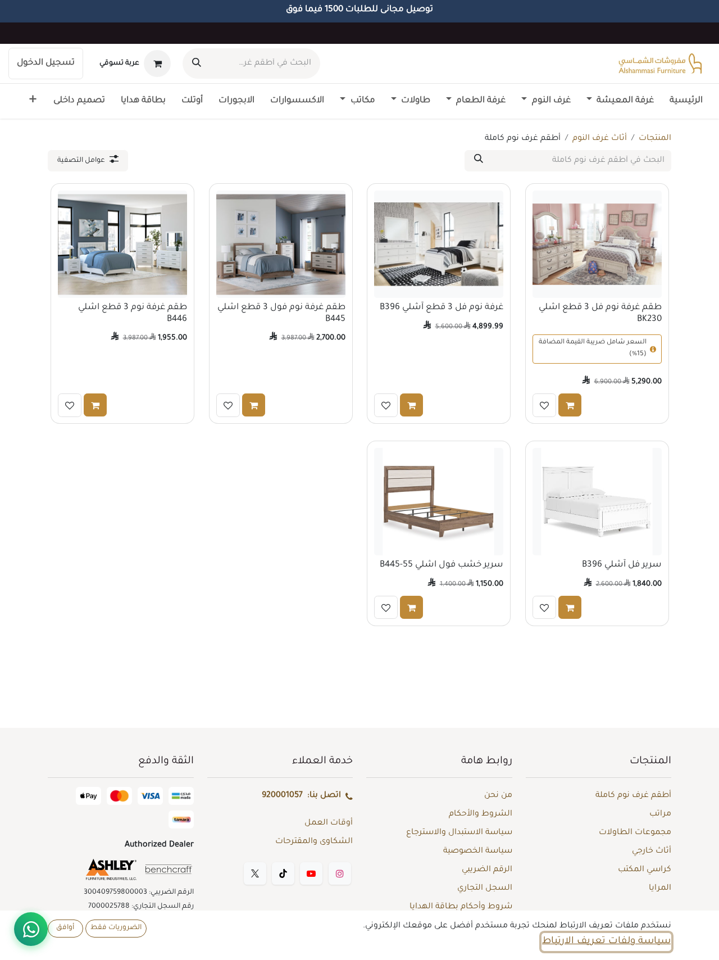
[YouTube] (311, 873)
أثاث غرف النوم (599, 138)
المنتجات (655, 138)
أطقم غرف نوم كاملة (633, 795)
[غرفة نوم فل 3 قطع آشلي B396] (438, 244)
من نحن (498, 795)
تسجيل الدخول (46, 63)
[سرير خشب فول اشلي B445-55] (438, 501)
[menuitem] (686, 101)
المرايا (660, 888)
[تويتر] (255, 873)
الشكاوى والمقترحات (314, 841)
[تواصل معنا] (31, 929)
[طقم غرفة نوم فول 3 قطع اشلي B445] (280, 244)
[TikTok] (283, 873)
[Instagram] (340, 873)
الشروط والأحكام (480, 814)
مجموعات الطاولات (635, 832)
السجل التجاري (484, 888)
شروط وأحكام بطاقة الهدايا (460, 907)
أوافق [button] (65, 928)
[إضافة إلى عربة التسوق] (569, 404)
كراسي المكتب (644, 870)
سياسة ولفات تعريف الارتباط (606, 941)
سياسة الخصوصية (477, 851)
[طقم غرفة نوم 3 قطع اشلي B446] (122, 244)
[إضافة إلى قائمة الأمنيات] (544, 404)
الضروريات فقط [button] (116, 928)
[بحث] (197, 63)
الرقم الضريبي (487, 870)
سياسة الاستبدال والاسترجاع (459, 832)
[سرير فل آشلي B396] (597, 501)
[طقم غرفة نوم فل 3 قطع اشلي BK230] (597, 244)
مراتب (660, 814)
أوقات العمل (328, 823)
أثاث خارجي (651, 851)
